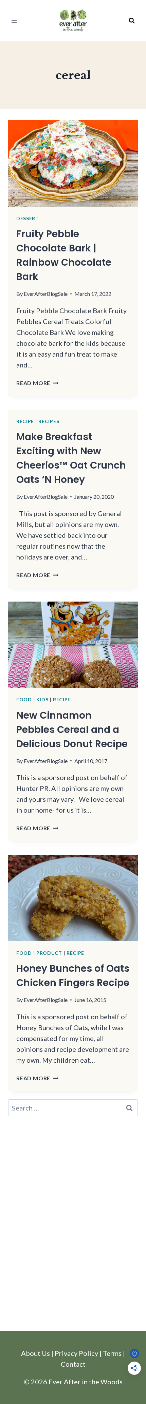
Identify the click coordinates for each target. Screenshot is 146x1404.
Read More (37, 383)
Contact (73, 1364)
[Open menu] (14, 20)
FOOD (24, 699)
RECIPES (48, 421)
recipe (25, 421)
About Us (35, 1353)
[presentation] (73, 163)
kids (42, 699)
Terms (112, 1353)
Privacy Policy (76, 1353)
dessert (27, 218)
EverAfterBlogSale (46, 293)
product (49, 953)
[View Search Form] (132, 21)
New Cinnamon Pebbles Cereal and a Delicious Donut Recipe (72, 730)
